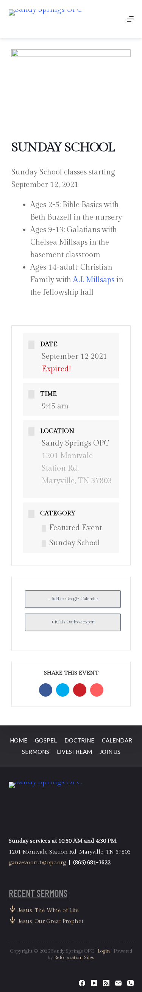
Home (18, 740)
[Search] (112, 19)
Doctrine (79, 740)
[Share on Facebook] (45, 690)
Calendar (117, 740)
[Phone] (130, 983)
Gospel (46, 740)
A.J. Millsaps (93, 279)
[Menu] (130, 19)
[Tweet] (62, 690)
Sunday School (74, 543)
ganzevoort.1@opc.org (37, 862)
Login (104, 951)
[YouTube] (94, 983)
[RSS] (106, 983)
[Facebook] (82, 983)
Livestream (74, 751)
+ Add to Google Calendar (73, 598)
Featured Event (75, 527)
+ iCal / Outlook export (73, 622)
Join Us (110, 751)
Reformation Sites (74, 957)
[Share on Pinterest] (79, 690)
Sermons (35, 751)
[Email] (96, 690)
